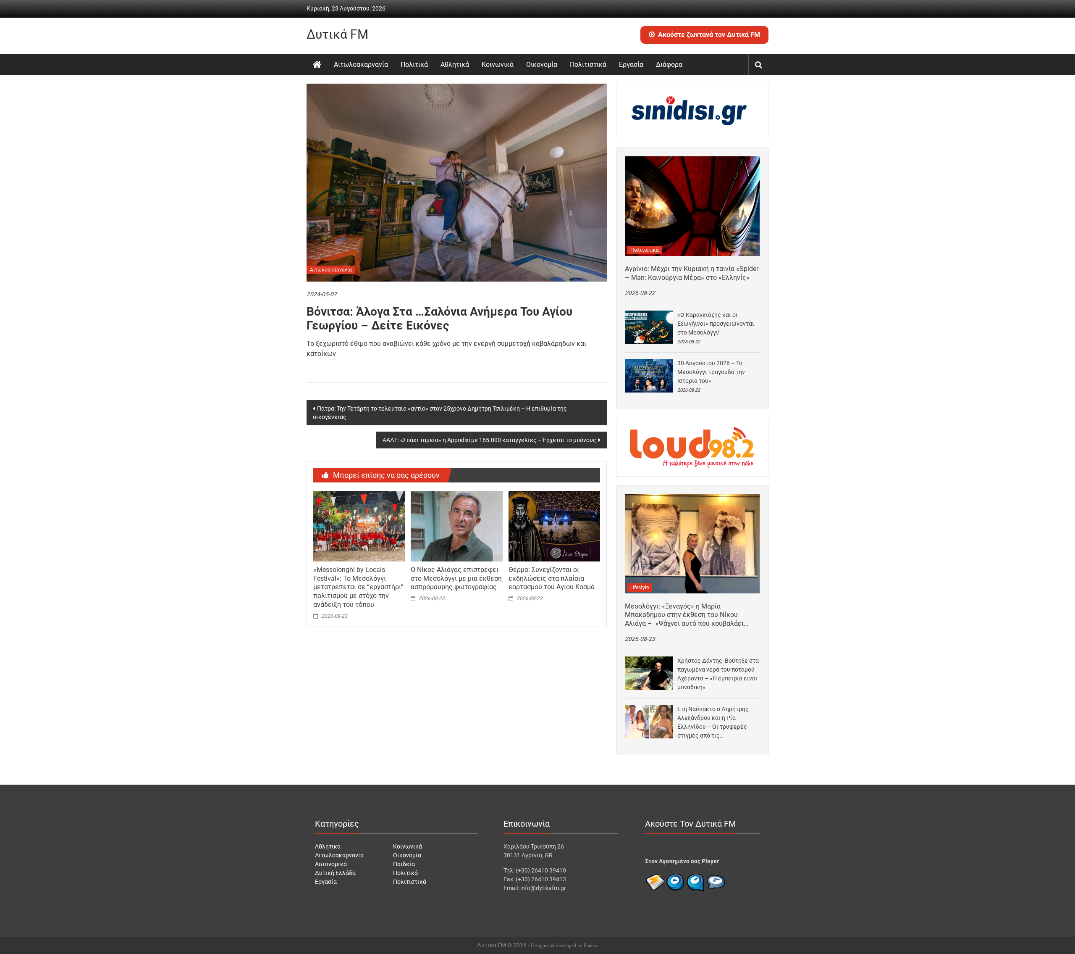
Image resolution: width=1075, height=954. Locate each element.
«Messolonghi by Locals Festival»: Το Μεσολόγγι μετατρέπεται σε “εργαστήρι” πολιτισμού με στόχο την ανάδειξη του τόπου (358, 587)
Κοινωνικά (498, 65)
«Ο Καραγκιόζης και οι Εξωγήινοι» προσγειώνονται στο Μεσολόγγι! (715, 323)
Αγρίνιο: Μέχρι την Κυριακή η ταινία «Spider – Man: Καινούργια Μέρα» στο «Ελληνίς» (691, 273)
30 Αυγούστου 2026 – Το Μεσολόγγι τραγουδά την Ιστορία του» (711, 372)
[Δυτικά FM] (317, 64)
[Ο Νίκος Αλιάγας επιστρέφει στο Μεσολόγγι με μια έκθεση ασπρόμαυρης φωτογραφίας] (456, 525)
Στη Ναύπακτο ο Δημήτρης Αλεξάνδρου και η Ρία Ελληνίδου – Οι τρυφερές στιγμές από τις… (713, 722)
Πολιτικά (414, 65)
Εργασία (631, 65)
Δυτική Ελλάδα (335, 873)
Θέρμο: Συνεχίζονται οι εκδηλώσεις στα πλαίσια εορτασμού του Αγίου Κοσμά (552, 578)
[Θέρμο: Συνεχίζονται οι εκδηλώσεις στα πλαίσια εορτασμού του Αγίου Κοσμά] (554, 525)
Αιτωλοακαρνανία (361, 65)
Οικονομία (541, 65)
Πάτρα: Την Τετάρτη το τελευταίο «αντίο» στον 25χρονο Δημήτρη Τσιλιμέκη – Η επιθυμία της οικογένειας (440, 412)
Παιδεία (404, 864)
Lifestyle (639, 587)
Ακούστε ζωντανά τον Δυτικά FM (709, 35)
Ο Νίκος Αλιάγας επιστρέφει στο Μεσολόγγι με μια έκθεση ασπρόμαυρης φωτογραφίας (456, 578)
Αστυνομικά (331, 864)
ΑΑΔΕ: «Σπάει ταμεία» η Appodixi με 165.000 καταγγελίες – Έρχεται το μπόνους (489, 440)
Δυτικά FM (337, 34)
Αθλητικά (454, 65)
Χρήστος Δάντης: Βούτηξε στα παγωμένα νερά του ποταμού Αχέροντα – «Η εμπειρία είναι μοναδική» (718, 673)
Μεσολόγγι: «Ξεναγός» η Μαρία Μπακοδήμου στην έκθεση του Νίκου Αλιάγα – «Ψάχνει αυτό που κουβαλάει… (686, 615)
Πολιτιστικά (588, 65)
